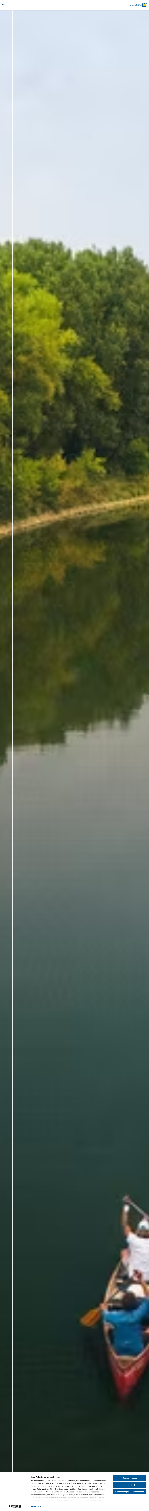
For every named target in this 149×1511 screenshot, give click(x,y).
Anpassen (128, 1485)
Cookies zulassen (129, 1478)
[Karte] (8, 4)
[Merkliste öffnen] (11, 4)
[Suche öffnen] (13, 4)
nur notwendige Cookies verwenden (129, 1492)
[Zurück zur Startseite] (138, 5)
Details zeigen (36, 1506)
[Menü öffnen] (2, 4)
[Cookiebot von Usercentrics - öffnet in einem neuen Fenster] (15, 1506)
